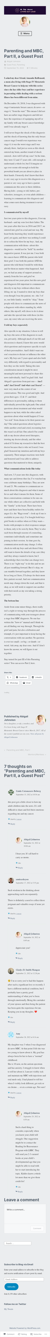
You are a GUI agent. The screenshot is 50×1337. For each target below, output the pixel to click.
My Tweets (8, 1309)
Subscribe (11, 1286)
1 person (18, 819)
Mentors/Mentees (36, 755)
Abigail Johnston (14, 61)
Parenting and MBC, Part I (17, 750)
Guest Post (11, 65)
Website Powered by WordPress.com (24, 1328)
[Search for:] (17, 1243)
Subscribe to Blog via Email (18, 1264)
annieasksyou (22, 879)
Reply (13, 824)
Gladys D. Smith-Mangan (28, 969)
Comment (37, 1228)
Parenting (21, 65)
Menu (26, 33)
